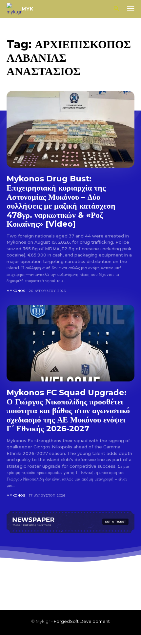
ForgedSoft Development (82, 621)
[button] (116, 9)
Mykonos (16, 291)
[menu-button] (130, 9)
